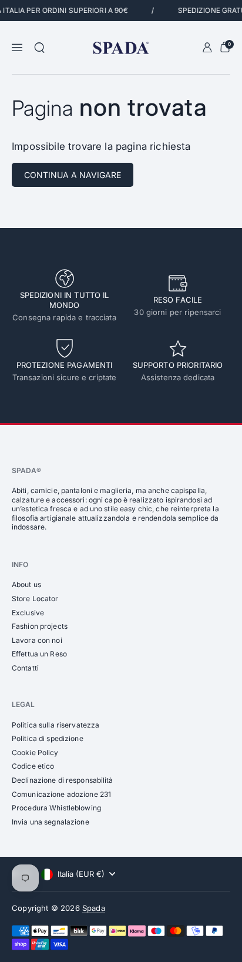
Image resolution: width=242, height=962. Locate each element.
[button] (39, 47)
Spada (93, 908)
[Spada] (121, 48)
